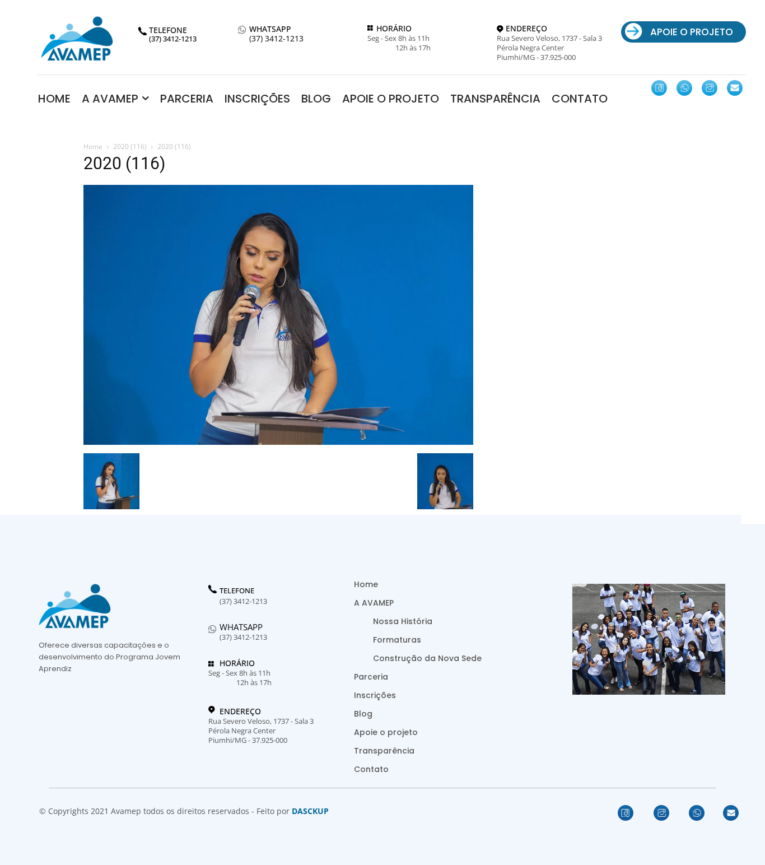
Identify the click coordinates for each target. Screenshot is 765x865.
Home (92, 146)
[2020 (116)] (278, 442)
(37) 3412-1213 (276, 39)
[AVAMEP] (76, 38)
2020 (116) (130, 146)
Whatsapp (241, 627)
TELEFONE (237, 591)
